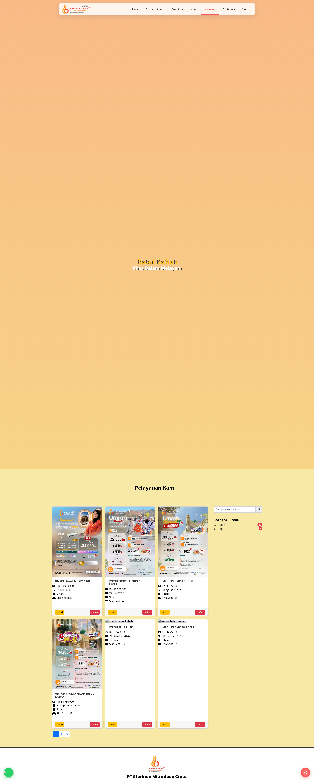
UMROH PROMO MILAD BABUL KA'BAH (74, 695)
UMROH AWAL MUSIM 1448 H (73, 581)
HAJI (220, 529)
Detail (60, 612)
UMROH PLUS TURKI (121, 627)
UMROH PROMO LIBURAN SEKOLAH (124, 582)
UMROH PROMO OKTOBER (177, 627)
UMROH (222, 525)
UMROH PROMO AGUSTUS (177, 581)
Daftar (94, 612)
